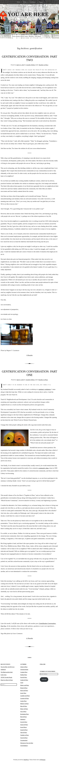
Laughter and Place (25, 695)
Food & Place (23, 677)
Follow (42, 664)
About (24, 2)
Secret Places (23, 727)
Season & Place (24, 724)
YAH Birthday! (24, 745)
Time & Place (23, 732)
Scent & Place (23, 722)
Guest (21, 682)
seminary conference (45, 389)
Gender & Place (24, 680)
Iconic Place (23, 693)
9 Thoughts (30, 355)
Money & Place (24, 709)
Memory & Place (24, 703)
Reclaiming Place (24, 714)
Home (18, 2)
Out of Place (23, 711)
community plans (43, 468)
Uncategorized (23, 740)
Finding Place (23, 674)
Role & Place (23, 716)
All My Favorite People (6, 677)
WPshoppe (42, 759)
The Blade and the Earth (7, 672)
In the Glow (4, 674)
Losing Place (23, 701)
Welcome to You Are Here (26, 743)
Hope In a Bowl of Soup (7, 680)
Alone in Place (23, 667)
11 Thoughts (29, 638)
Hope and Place (24, 690)
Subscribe (44, 679)
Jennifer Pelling (30, 65)
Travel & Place (24, 737)
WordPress (26, 759)
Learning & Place (24, 698)
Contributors (33, 2)
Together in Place (43, 65)
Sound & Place (24, 730)
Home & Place (23, 688)
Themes (41, 2)
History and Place (24, 685)
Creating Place (23, 672)
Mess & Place (23, 706)
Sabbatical (22, 719)
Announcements (24, 669)
